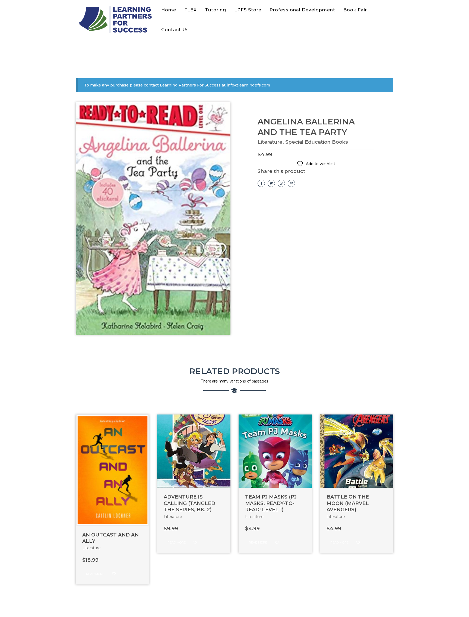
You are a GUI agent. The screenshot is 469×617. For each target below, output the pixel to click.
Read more (95, 574)
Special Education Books (316, 142)
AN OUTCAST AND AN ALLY (110, 538)
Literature (270, 142)
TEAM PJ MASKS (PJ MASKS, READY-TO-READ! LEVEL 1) (271, 503)
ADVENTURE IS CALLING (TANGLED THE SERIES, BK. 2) (189, 503)
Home (168, 9)
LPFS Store (247, 9)
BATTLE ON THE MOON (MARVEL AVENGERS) (348, 503)
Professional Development (302, 9)
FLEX (190, 9)
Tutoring (215, 9)
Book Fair (355, 9)
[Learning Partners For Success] (116, 19)
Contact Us (175, 29)
